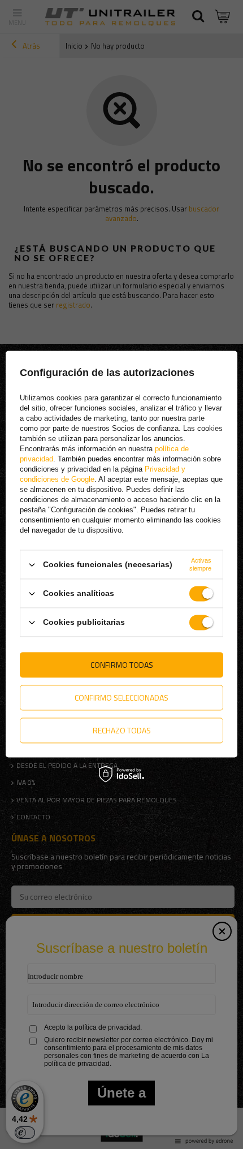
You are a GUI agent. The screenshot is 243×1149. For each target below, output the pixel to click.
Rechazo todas (122, 730)
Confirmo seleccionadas (121, 697)
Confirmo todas (121, 665)
